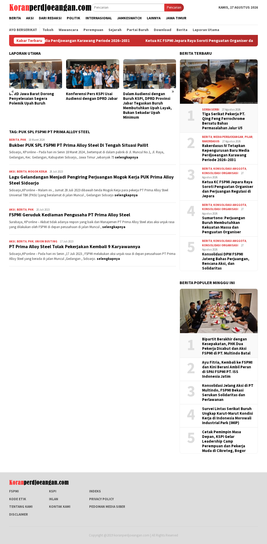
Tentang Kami (21, 506)
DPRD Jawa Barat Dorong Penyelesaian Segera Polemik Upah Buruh (31, 98)
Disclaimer (18, 514)
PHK (23, 140)
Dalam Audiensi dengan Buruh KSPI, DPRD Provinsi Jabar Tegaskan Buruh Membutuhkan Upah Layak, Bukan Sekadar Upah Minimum (147, 105)
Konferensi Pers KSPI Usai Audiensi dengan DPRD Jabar (92, 96)
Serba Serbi (210, 109)
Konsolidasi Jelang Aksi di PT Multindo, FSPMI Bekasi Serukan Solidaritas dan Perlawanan (227, 392)
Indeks (95, 491)
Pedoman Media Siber (107, 506)
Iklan (53, 499)
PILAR (248, 137)
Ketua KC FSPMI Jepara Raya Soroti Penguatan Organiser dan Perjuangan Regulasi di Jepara (227, 189)
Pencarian (174, 7)
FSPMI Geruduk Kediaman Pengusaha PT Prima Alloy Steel (69, 215)
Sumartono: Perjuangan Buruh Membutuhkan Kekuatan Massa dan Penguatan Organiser (223, 225)
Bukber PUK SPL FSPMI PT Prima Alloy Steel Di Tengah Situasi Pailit (78, 145)
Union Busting (46, 241)
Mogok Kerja (37, 171)
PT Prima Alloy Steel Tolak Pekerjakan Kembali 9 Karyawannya (74, 246)
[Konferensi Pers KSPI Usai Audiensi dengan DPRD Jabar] (92, 74)
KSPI (52, 491)
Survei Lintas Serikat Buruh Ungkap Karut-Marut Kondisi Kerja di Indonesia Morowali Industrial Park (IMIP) (227, 415)
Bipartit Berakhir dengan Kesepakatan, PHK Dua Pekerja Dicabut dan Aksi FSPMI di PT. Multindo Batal (226, 346)
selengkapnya (126, 157)
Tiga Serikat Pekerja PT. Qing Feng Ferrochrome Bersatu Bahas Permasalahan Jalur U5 (223, 121)
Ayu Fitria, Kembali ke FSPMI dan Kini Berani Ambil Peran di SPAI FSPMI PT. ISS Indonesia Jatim (227, 369)
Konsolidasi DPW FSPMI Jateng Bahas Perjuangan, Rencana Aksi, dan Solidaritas (225, 261)
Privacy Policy (101, 499)
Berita (14, 140)
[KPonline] (50, 7)
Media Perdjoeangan (228, 137)
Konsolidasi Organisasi (220, 173)
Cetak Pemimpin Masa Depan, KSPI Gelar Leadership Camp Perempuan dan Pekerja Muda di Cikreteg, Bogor (224, 441)
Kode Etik (17, 499)
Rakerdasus (211, 141)
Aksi (12, 171)
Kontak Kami (59, 506)
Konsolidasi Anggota (229, 168)
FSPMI (14, 491)
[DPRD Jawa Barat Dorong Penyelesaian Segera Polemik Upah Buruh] (35, 74)
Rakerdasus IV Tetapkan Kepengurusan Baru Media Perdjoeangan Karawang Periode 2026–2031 (225, 152)
